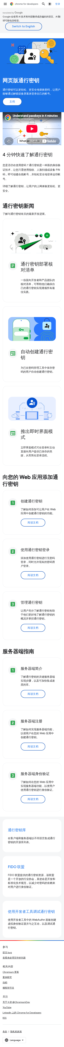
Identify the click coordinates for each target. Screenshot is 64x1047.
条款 (5, 1031)
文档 (12, 101)
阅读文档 (33, 522)
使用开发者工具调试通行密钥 (31, 911)
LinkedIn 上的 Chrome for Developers (22, 1012)
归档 (5, 982)
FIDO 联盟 (16, 867)
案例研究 (7, 977)
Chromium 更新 (11, 972)
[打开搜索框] (43, 4)
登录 (57, 3)
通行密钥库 (17, 830)
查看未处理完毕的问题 (14, 957)
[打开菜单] (5, 4)
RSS (5, 1017)
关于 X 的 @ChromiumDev (16, 1002)
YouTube (7, 1007)
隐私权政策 (16, 1031)
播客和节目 (8, 987)
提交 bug (7, 952)
